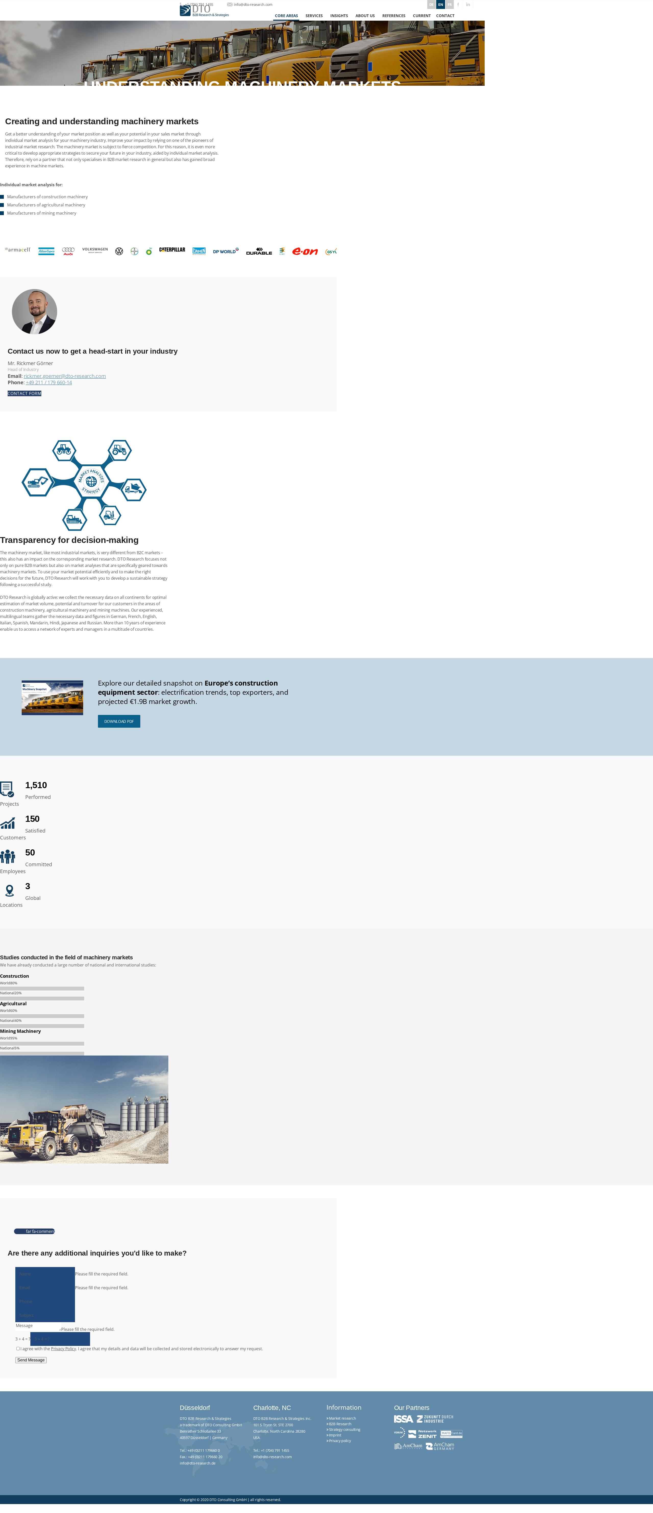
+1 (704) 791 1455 (199, 4)
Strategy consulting (344, 1429)
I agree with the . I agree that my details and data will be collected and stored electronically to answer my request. (141, 1348)
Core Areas (286, 15)
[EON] (228, 251)
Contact (445, 15)
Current (422, 15)
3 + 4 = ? (22, 1339)
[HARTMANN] (316, 251)
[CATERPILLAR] (95, 249)
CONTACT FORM (24, 393)
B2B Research (340, 1423)
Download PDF (119, 721)
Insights (339, 15)
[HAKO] (288, 250)
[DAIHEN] (122, 251)
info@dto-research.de (198, 1463)
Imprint (335, 1435)
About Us (365, 15)
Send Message (31, 1360)
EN (440, 4)
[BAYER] (58, 251)
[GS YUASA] (258, 251)
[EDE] (205, 251)
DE (431, 4)
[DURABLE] (182, 251)
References (393, 15)
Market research (342, 1418)
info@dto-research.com (253, 4)
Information (343, 1407)
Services (314, 15)
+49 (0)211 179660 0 (203, 1450)
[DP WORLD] (149, 250)
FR (450, 4)
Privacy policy (340, 1440)
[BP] (72, 251)
